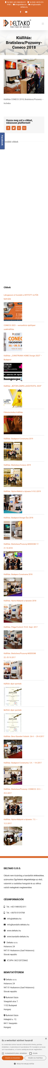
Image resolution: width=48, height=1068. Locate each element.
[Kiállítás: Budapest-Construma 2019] (13, 451)
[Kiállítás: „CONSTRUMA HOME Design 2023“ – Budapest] (13, 372)
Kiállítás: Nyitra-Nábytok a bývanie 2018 (20, 601)
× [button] (46, 1039)
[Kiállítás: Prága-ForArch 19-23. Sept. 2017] (13, 639)
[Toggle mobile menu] (43, 23)
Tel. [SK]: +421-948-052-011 (16, 2)
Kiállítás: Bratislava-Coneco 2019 (17, 465)
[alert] (24, 1052)
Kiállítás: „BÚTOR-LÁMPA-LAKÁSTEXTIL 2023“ (22, 386)
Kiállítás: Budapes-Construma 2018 (18, 574)
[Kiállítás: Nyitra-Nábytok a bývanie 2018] (13, 613)
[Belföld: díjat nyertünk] (13, 722)
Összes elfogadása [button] (12, 1058)
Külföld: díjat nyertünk (13, 684)
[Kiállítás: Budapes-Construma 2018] (13, 587)
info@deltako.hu (21, 4)
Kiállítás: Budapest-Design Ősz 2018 (18, 518)
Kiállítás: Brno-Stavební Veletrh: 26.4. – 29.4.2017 (24, 736)
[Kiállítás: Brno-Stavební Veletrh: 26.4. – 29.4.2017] (13, 749)
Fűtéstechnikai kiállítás (13, 412)
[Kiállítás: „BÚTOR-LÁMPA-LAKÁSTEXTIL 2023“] (13, 398)
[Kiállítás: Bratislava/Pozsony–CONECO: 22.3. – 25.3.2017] (13, 805)
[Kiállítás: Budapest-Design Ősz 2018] (13, 530)
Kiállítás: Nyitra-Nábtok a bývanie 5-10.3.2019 (22, 491)
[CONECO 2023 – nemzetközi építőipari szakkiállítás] (13, 342)
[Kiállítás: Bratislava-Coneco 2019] (13, 477)
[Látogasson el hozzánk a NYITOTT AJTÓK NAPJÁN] (13, 311)
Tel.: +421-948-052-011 (15, 907)
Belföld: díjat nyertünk (13, 710)
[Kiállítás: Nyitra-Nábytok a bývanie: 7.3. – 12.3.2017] (13, 836)
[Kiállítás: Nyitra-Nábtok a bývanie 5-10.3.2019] (13, 504)
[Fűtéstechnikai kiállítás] (13, 425)
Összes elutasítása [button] (35, 1058)
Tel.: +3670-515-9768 (15, 913)
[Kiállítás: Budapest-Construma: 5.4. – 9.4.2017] (13, 775)
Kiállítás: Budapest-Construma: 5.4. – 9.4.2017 (23, 763)
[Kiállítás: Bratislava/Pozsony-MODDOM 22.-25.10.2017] (13, 670)
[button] (24, 1063)
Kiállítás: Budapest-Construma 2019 (18, 439)
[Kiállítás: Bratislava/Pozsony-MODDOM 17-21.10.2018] (13, 560)
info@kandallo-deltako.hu (17, 924)
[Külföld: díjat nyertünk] (13, 696)
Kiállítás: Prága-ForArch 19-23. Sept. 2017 (21, 627)
